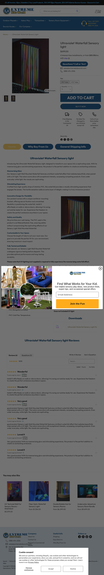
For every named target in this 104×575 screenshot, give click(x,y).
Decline (73, 569)
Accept (51, 569)
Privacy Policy (33, 562)
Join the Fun (77, 303)
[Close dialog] (100, 268)
